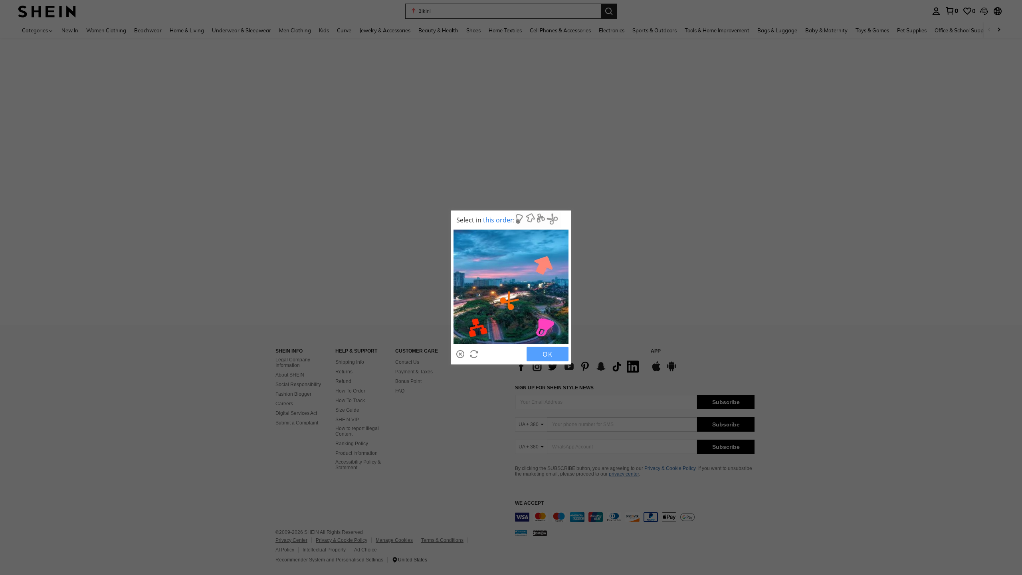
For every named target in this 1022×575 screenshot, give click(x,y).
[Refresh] (474, 354)
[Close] (460, 354)
